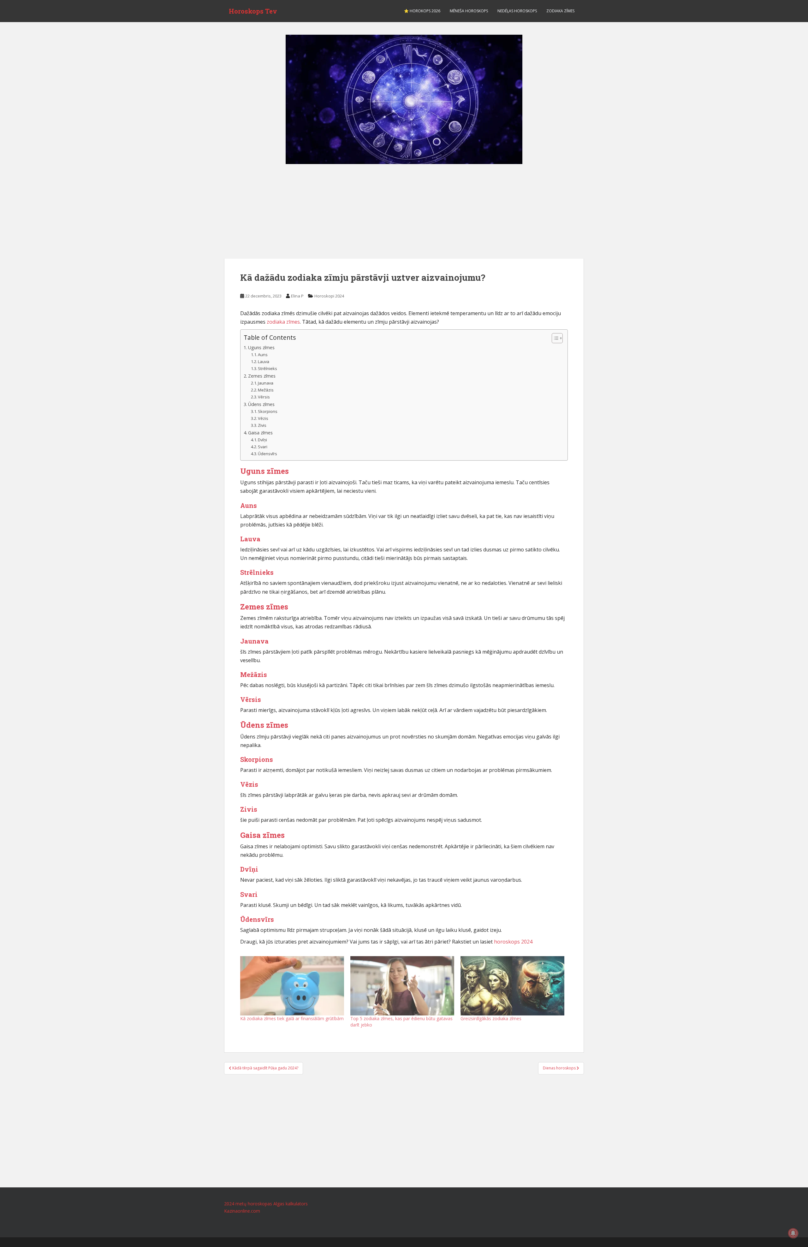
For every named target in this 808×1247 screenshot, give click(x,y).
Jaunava (265, 383)
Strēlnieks (267, 368)
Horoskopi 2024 (329, 296)
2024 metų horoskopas (248, 1204)
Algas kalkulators (290, 1204)
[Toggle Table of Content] (554, 338)
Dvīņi (262, 440)
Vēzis (263, 418)
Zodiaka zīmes (560, 11)
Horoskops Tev (253, 11)
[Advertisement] (404, 211)
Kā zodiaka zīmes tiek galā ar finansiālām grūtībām (292, 1018)
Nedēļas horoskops (517, 11)
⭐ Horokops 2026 (422, 11)
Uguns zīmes (261, 347)
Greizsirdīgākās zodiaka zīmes (490, 1018)
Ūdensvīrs (267, 453)
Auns (263, 354)
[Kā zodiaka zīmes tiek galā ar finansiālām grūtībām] (292, 985)
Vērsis (264, 397)
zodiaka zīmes (283, 321)
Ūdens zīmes (261, 404)
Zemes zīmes (262, 376)
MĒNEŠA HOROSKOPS (469, 11)
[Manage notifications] (793, 1233)
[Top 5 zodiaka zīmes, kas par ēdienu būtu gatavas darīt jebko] (402, 985)
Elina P (297, 296)
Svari (262, 447)
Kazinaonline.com (242, 1211)
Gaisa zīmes (260, 433)
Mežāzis (266, 390)
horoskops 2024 (513, 941)
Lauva (263, 361)
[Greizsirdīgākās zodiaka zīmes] (512, 985)
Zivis (262, 425)
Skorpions (267, 411)
